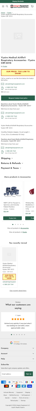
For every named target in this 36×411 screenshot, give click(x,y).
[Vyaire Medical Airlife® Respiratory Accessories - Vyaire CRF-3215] (9, 254)
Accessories (25, 228)
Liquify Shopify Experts (18, 407)
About (5, 395)
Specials (7, 398)
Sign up (28, 374)
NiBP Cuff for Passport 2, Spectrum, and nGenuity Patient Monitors (12, 205)
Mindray (6, 209)
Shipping (27, 392)
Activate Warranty (9, 392)
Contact (14, 398)
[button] (11, 334)
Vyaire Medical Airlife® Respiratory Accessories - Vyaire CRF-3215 (9, 266)
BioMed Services (14, 395)
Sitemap (23, 400)
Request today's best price (18, 98)
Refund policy (14, 400)
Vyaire (9, 13)
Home (3, 13)
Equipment (19, 392)
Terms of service (23, 398)
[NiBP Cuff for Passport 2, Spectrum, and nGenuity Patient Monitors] (12, 191)
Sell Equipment (26, 395)
